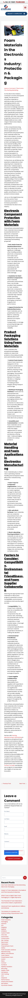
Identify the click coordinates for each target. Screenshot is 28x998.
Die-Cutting (4, 940)
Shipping (3, 927)
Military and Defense (7, 953)
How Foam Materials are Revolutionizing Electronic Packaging (13, 886)
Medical (3, 929)
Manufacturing (5, 952)
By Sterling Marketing (11, 90)
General (3, 923)
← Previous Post (6, 783)
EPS (2, 925)
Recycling (4, 968)
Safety (3, 948)
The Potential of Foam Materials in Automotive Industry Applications (11, 902)
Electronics (20, 88)
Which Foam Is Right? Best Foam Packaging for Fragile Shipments (11, 896)
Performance (5, 980)
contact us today (9, 765)
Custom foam (5, 933)
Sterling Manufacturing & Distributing (13, 736)
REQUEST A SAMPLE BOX (15, 14)
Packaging (4, 922)
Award (3, 959)
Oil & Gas (4, 935)
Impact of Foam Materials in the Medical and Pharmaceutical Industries (13, 891)
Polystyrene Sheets (7, 981)
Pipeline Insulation (6, 967)
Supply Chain (5, 970)
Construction (5, 938)
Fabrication (4, 944)
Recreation (4, 983)
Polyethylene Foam (7, 957)
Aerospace (4, 972)
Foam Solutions (5, 920)
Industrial (4, 978)
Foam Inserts (5, 955)
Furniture (4, 965)
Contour (3, 963)
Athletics (4, 931)
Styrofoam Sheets (6, 985)
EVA (2, 976)
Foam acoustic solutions (8, 950)
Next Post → (23, 783)
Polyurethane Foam (7, 946)
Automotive (4, 937)
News (3, 961)
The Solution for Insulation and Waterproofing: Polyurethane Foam (12, 912)
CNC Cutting (5, 974)
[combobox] (12, 878)
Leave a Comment (9, 88)
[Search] (25, 878)
